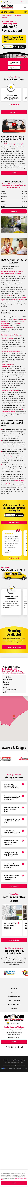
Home (3, 15)
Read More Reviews (14, 522)
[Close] (26, 1171)
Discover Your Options (14, 647)
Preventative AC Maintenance (11, 351)
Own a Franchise (14, 1000)
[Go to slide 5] (18, 558)
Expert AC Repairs (7, 338)
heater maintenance (18, 300)
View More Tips (14, 940)
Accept (14, 1183)
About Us (14, 992)
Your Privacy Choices (9, 1068)
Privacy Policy (21, 1065)
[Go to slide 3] (13, 558)
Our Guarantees (14, 996)
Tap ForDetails (25, 12)
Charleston (4, 271)
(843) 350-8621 (15, 1023)
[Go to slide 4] (16, 558)
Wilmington (12, 271)
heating (15, 319)
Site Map (13, 1065)
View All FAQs (14, 886)
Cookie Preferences (19, 1178)
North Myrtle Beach (9, 689)
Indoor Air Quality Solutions (10, 390)
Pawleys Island (10, 273)
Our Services (14, 112)
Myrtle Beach (5, 17)
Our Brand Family (14, 1004)
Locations (9, 15)
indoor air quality (7, 327)
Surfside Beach (8, 679)
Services (14, 988)
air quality (7, 483)
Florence (18, 273)
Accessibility (6, 1065)
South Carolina (17, 15)
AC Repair (11, 456)
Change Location (24, 1)
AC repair (9, 295)
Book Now (14, 173)
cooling (21, 481)
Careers (14, 1008)
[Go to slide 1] (9, 558)
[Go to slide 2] (11, 558)
